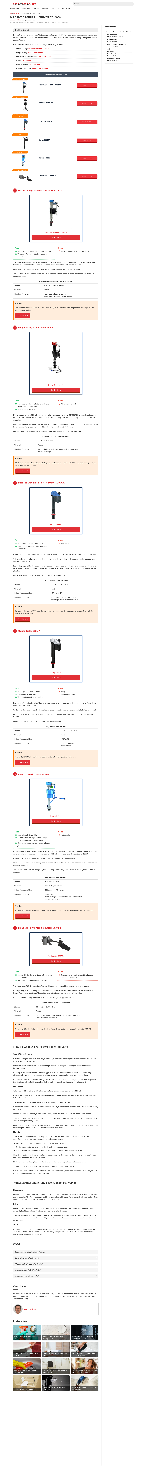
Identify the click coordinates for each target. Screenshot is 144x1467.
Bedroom (45, 8)
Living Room (26, 8)
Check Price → (87, 85)
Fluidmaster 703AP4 (113, 60)
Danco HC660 (112, 55)
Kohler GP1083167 (113, 40)
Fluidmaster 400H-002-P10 (115, 36)
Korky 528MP (111, 50)
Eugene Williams (16, 20)
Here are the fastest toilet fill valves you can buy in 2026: (119, 32)
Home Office (14, 8)
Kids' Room (66, 8)
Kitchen (36, 8)
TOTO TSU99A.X (116, 45)
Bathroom (16, 13)
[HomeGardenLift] (11, 13)
